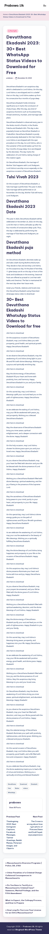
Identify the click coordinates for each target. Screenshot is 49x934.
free (9, 788)
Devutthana (12, 784)
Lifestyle (12, 31)
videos (25, 788)
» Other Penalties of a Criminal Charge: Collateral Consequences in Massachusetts (23, 875)
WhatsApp (11, 792)
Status (17, 788)
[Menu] (44, 5)
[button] (15, 807)
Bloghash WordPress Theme (28, 929)
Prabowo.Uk (14, 5)
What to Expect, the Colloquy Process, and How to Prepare (23, 901)
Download (23, 784)
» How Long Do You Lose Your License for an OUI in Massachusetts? (23, 911)
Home (5, 14)
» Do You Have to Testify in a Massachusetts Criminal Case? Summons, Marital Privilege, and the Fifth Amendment (22, 889)
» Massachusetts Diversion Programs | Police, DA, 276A (23, 864)
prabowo (15, 802)
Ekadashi (34, 784)
